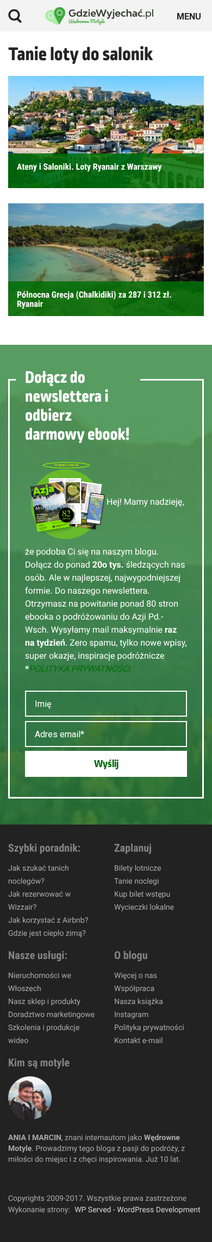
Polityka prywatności (149, 1028)
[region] (106, 1149)
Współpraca (134, 988)
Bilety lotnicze (137, 868)
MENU (190, 15)
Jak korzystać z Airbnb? (48, 920)
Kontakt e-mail (138, 1041)
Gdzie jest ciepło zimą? (47, 933)
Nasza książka (138, 1002)
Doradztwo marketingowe (51, 1015)
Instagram (131, 1015)
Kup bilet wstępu (142, 894)
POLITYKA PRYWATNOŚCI (79, 669)
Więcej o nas (135, 975)
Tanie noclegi (136, 881)
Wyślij (106, 763)
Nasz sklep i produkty (44, 1002)
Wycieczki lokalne (144, 907)
